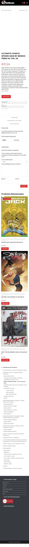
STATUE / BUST (7, 461)
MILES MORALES (16, 107)
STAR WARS (7, 460)
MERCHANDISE (6, 448)
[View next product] (27, 10)
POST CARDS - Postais (9, 456)
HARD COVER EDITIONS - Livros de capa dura (14, 382)
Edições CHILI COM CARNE (10, 406)
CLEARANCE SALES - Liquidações (11, 437)
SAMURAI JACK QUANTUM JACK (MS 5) (12, 242)
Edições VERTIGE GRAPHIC (10, 431)
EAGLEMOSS (7, 450)
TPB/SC (5, 398)
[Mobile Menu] (26, 2)
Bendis (8, 106)
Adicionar (6, 96)
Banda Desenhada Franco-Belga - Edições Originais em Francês (13, 426)
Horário (4, 487)
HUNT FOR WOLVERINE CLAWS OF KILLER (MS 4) (14, 352)
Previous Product (7, 10)
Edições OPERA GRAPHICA (10, 419)
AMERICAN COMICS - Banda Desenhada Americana (13, 238)
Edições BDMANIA (8, 404)
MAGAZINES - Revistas (9, 388)
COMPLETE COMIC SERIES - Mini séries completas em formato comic (13, 240)
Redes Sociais (5, 491)
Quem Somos (6, 482)
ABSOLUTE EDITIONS (9, 376)
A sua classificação (7, 159)
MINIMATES (6, 452)
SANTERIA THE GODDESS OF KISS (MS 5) (12, 297)
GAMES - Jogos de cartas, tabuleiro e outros (14, 443)
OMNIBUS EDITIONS (9, 396)
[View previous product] (2, 10)
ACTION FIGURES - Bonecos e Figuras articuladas (15, 370)
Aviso (4, 493)
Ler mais (5, 248)
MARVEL (9, 107)
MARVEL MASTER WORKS (9, 446)
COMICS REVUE (10, 390)
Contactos (5, 484)
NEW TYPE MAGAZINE (11, 394)
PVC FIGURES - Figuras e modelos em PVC (14, 458)
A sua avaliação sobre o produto (11, 164)
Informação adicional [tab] (14, 120)
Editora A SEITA (7, 408)
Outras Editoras (7, 413)
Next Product (22, 10)
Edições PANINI (7, 421)
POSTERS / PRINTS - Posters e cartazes (12, 468)
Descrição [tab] (14, 117)
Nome (3, 179)
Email (17, 179)
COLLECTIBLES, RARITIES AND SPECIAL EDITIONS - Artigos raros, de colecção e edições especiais (15, 440)
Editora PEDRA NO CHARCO (10, 410)
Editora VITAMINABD (9, 411)
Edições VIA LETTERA (9, 423)
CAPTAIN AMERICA (15, 106)
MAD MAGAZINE (10, 392)
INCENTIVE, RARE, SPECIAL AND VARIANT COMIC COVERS (15, 385)
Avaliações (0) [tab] (14, 123)
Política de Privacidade (7, 489)
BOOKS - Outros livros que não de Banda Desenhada (13, 434)
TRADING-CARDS (8, 463)
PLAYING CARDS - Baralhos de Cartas (13, 454)
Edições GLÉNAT (8, 429)
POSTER (5, 466)
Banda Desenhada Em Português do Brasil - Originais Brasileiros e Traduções (13, 416)
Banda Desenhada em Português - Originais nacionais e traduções (13, 401)
